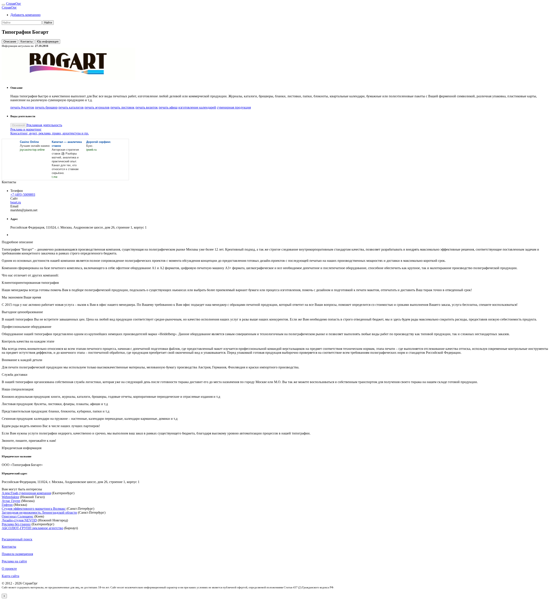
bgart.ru (15, 202)
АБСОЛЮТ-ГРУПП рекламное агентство (32, 528)
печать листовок (122, 107)
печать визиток (146, 107)
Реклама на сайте (14, 561)
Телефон (16, 191)
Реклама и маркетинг (26, 129)
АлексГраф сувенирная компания (26, 493)
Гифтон (7, 505)
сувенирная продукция (234, 107)
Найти (48, 22)
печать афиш (168, 107)
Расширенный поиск (17, 539)
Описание (9, 41)
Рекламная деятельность (44, 125)
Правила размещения (17, 554)
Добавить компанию (25, 15)
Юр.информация (47, 41)
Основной (18, 125)
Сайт (14, 198)
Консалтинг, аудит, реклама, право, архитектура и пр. (49, 133)
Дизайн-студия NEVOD (19, 520)
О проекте (9, 568)
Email (14, 206)
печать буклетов (22, 107)
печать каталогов (71, 107)
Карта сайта (10, 576)
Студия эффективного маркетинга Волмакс (34, 508)
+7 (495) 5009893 (22, 194)
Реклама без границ (16, 524)
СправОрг (13, 3)
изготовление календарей (197, 107)
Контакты (26, 41)
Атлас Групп (11, 501)
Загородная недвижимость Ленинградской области (39, 512)
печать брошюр (46, 107)
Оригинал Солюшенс (17, 516)
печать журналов (97, 107)
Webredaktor (10, 497)
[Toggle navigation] (3, 4)
